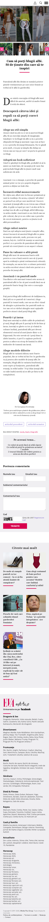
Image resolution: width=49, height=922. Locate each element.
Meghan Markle (9, 732)
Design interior (28, 827)
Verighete (15, 768)
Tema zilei (33, 840)
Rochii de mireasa (30, 763)
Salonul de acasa (31, 755)
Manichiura (12, 752)
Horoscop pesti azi (11, 894)
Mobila (39, 825)
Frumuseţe (8, 747)
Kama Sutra (26, 721)
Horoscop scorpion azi (12, 887)
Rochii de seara (15, 763)
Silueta (32, 799)
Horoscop (8, 851)
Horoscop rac (8, 869)
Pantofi (21, 765)
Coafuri (31, 750)
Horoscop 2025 (9, 856)
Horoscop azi (8, 858)
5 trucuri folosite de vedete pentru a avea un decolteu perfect (24, 452)
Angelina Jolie (32, 735)
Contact (8, 917)
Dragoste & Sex (10, 716)
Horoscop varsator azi (12, 892)
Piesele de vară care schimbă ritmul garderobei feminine (13, 618)
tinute (27, 432)
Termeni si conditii (30, 915)
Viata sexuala (25, 719)
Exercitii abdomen (27, 796)
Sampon (21, 752)
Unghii (15, 750)
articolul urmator (36, 424)
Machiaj (38, 750)
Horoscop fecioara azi (12, 881)
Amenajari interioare (27, 825)
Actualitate (8, 837)
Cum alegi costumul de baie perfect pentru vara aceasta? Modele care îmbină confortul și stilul (36, 578)
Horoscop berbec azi (11, 901)
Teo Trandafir (20, 735)
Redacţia (43, 915)
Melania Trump (21, 739)
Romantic (15, 719)
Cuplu (40, 719)
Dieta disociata (22, 799)
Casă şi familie (10, 822)
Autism (6, 832)
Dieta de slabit (9, 799)
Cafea (40, 810)
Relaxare (29, 794)
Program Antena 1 (24, 741)
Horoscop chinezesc (11, 863)
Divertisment (9, 729)
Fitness (11, 794)
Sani (5, 752)
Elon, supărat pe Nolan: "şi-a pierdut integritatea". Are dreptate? (35, 618)
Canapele (7, 827)
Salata (34, 810)
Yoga (36, 794)
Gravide (27, 829)
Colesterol (19, 781)
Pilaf (28, 814)
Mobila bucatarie (10, 825)
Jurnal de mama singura (13, 829)
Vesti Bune (33, 843)
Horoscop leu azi (10, 896)
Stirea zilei (23, 840)
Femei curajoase (38, 829)
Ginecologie (37, 779)
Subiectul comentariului (15, 485)
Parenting (39, 827)
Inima (19, 779)
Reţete (6, 807)
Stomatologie (8, 781)
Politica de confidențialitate (12, 915)
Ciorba (19, 810)
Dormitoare (16, 827)
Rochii (9, 750)
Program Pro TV (9, 741)
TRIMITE (15, 526)
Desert (14, 814)
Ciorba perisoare (38, 814)
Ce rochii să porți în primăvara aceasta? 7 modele (24, 448)
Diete (5, 794)
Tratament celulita (15, 755)
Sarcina (6, 779)
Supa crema (37, 812)
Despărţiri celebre (20, 843)
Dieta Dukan (20, 794)
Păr (4, 750)
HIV (10, 786)
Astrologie (7, 865)
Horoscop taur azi (10, 883)
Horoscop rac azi (10, 876)
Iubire (5, 721)
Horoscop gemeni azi (12, 878)
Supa (5, 812)
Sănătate (7, 776)
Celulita (34, 752)
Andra (26, 737)
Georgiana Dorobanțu (25, 407)
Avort (34, 783)
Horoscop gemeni (10, 874)
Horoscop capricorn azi (12, 885)
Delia (31, 737)
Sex (19, 721)
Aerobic (16, 796)
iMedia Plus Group (26, 911)
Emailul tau (31, 474)
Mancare (7, 810)
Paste (13, 810)
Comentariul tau (11, 496)
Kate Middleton (23, 732)
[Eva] (8, 3)
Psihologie (26, 779)
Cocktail (27, 812)
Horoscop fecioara (10, 872)
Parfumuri (23, 750)
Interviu (15, 840)
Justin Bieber (8, 739)
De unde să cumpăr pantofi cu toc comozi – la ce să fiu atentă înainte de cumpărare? (13, 577)
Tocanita (19, 812)
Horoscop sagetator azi (12, 890)
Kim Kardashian (37, 732)
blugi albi (34, 432)
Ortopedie (16, 786)
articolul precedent (14, 424)
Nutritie (39, 796)
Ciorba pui (7, 816)
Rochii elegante (31, 765)
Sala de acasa (18, 801)
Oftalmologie (25, 783)
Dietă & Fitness (10, 791)
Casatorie (13, 721)
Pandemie (10, 845)
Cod (5, 514)
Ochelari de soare (26, 768)
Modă (6, 760)
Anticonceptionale (31, 781)
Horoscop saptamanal (12, 903)
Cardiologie (15, 783)
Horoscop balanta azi (12, 899)
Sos (29, 810)
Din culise (7, 840)
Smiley (20, 737)
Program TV (33, 739)
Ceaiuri (13, 779)
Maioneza (22, 814)
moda (22, 432)
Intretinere (7, 796)
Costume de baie (10, 765)
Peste (25, 810)
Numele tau (9, 474)
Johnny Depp (8, 735)
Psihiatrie (25, 786)
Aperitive (7, 814)
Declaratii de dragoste (22, 724)
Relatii (34, 719)
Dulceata (12, 812)
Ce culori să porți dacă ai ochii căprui (24, 445)
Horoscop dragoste (11, 860)
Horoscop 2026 (9, 854)
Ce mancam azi (30, 816)
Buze (28, 752)
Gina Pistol (38, 737)
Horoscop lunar (9, 867)
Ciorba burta (18, 816)
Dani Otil (12, 737)
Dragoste (7, 719)
